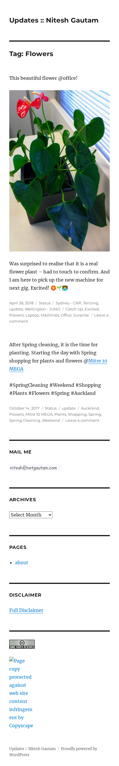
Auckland (90, 408)
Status (45, 303)
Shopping (77, 414)
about (21, 562)
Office (66, 315)
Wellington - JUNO (42, 309)
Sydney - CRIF (68, 303)
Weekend (51, 420)
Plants (60, 414)
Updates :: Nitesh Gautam (53, 20)
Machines (50, 315)
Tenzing (90, 303)
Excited (92, 309)
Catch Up (74, 309)
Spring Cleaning (24, 420)
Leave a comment (82, 420)
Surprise (81, 315)
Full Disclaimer (26, 610)
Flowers (16, 315)
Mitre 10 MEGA (39, 414)
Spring (94, 414)
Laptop (32, 315)
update (16, 309)
